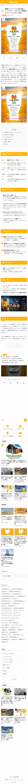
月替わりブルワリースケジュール (12, 132)
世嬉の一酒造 (5, 627)
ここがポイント (8, 137)
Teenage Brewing (6, 603)
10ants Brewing (6, 589)
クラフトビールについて (8, 653)
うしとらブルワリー (7, 610)
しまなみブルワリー (18, 610)
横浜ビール (5, 637)
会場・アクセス (8, 139)
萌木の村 (14, 639)
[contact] (17, 777)
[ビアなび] (14, 2)
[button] (4, 58)
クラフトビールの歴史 (7, 659)
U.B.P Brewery (16, 603)
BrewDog (4, 591)
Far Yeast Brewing (16, 593)
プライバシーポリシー (13, 779)
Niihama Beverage (13, 360)
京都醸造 (4, 629)
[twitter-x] (12, 777)
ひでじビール (16, 613)
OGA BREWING (21, 596)
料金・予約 (7, 141)
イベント (4, 15)
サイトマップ (20, 779)
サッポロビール (15, 617)
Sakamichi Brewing (6, 601)
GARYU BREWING (15, 356)
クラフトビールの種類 (7, 662)
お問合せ (5, 673)
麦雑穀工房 (5, 641)
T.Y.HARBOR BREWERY (19, 601)
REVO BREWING (6, 598)
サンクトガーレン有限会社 (8, 620)
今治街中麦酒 (20, 360)
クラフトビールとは (7, 656)
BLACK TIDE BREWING (17, 589)
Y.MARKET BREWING (18, 608)
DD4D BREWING (6, 356)
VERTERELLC (12, 605)
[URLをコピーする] (24, 58)
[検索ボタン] (26, 2)
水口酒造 (12, 362)
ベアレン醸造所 (6, 625)
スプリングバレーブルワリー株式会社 (10, 622)
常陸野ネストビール (7, 634)
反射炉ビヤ (5, 632)
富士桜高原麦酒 (14, 632)
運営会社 (6, 779)
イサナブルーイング (7, 615)
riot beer (14, 598)
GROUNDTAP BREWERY (17, 358)
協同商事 (20, 629)
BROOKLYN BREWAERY (15, 591)
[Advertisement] (14, 403)
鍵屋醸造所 (22, 639)
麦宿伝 (16, 362)
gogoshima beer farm (6, 358)
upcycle (4, 605)
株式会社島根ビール (18, 634)
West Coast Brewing (7, 608)
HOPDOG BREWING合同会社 (9, 596)
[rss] (16, 777)
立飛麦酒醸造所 (6, 639)
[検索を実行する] (25, 420)
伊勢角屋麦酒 (12, 629)
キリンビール (5, 617)
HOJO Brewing (5, 360)
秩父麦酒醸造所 (14, 637)
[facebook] (10, 777)
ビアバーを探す (6, 667)
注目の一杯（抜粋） (9, 134)
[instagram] (14, 777)
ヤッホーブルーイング (16, 625)
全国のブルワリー (7, 664)
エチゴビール (16, 615)
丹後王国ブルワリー (15, 627)
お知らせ (5, 670)
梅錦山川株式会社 (5, 362)
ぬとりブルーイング (7, 613)
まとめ (6, 144)
